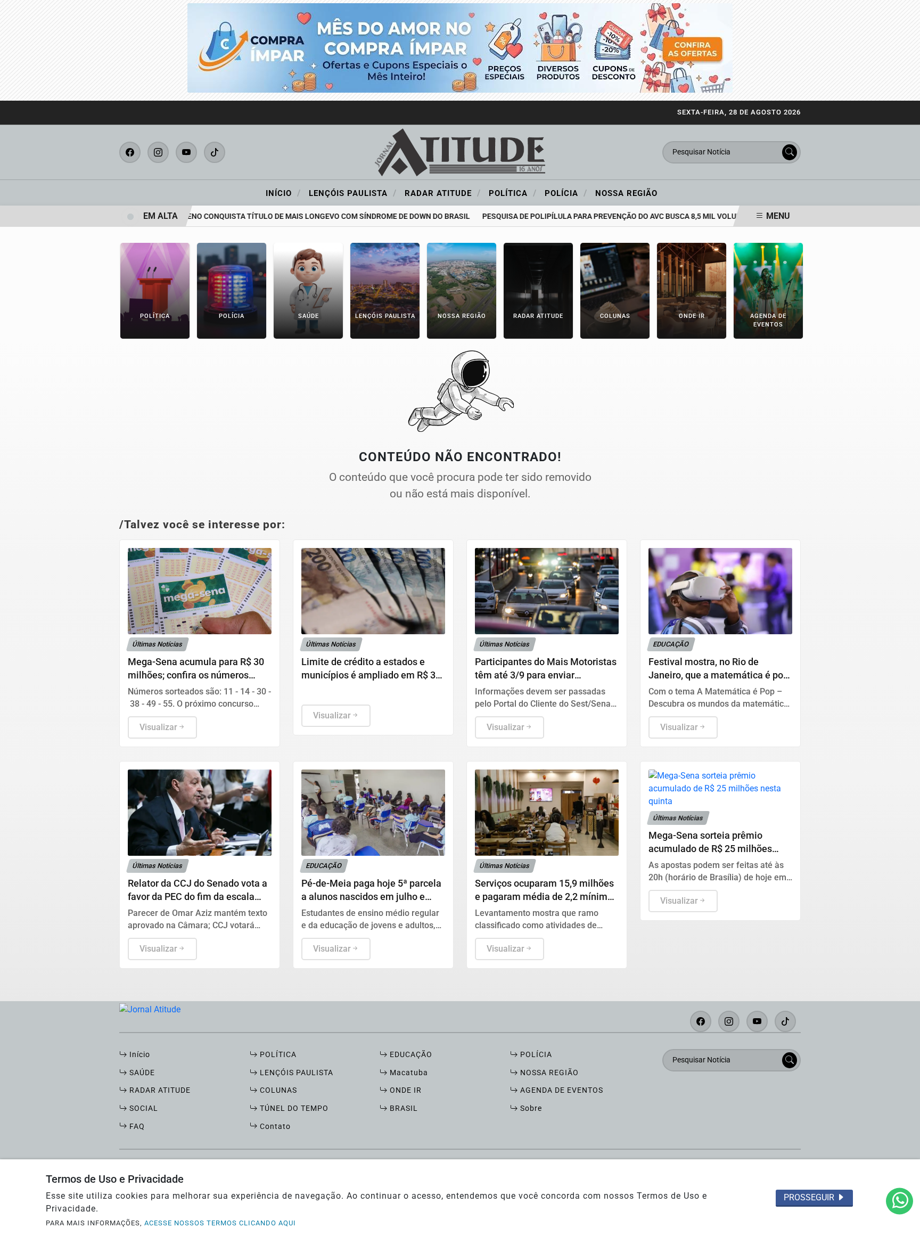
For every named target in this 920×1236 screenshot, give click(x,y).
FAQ (136, 1126)
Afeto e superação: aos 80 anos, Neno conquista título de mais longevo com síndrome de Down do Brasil (243, 216)
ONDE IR (405, 1090)
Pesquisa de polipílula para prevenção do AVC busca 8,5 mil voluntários (606, 216)
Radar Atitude (443, 192)
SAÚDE (141, 1072)
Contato (274, 1126)
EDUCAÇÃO (410, 1054)
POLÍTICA (277, 1054)
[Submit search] (789, 152)
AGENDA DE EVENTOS (560, 1090)
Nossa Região (626, 193)
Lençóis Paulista (353, 192)
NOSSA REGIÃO (548, 1072)
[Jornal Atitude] (460, 151)
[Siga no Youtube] (186, 152)
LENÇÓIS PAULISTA (295, 1072)
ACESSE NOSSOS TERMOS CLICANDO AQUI (220, 1223)
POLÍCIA (535, 1054)
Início (283, 192)
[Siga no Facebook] (130, 152)
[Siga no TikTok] (214, 152)
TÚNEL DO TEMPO (293, 1108)
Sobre (530, 1108)
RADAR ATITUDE (159, 1090)
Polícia (566, 192)
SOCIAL (142, 1108)
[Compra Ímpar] (460, 47)
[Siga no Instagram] (158, 152)
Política (513, 192)
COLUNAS (277, 1090)
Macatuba (408, 1072)
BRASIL (403, 1108)
